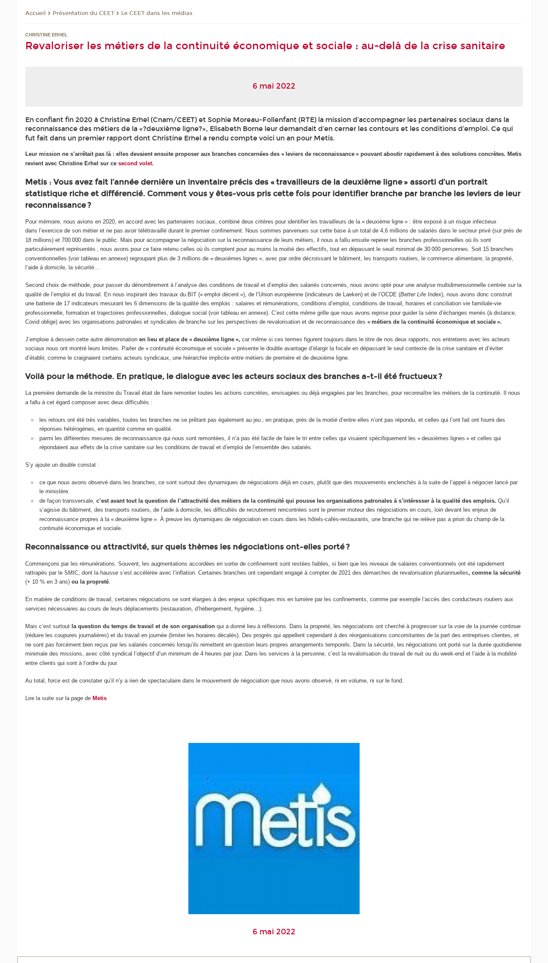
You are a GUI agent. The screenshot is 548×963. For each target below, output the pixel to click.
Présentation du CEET (83, 13)
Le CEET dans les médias (157, 13)
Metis (99, 698)
